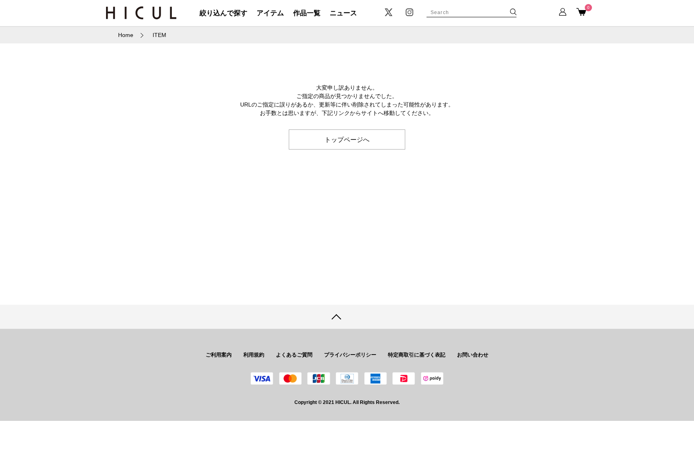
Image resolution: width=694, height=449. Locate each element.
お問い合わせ (472, 355)
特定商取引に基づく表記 (416, 355)
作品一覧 (306, 13)
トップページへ (347, 139)
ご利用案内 (219, 355)
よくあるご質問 (294, 355)
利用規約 (253, 355)
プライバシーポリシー (350, 355)
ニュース (343, 13)
